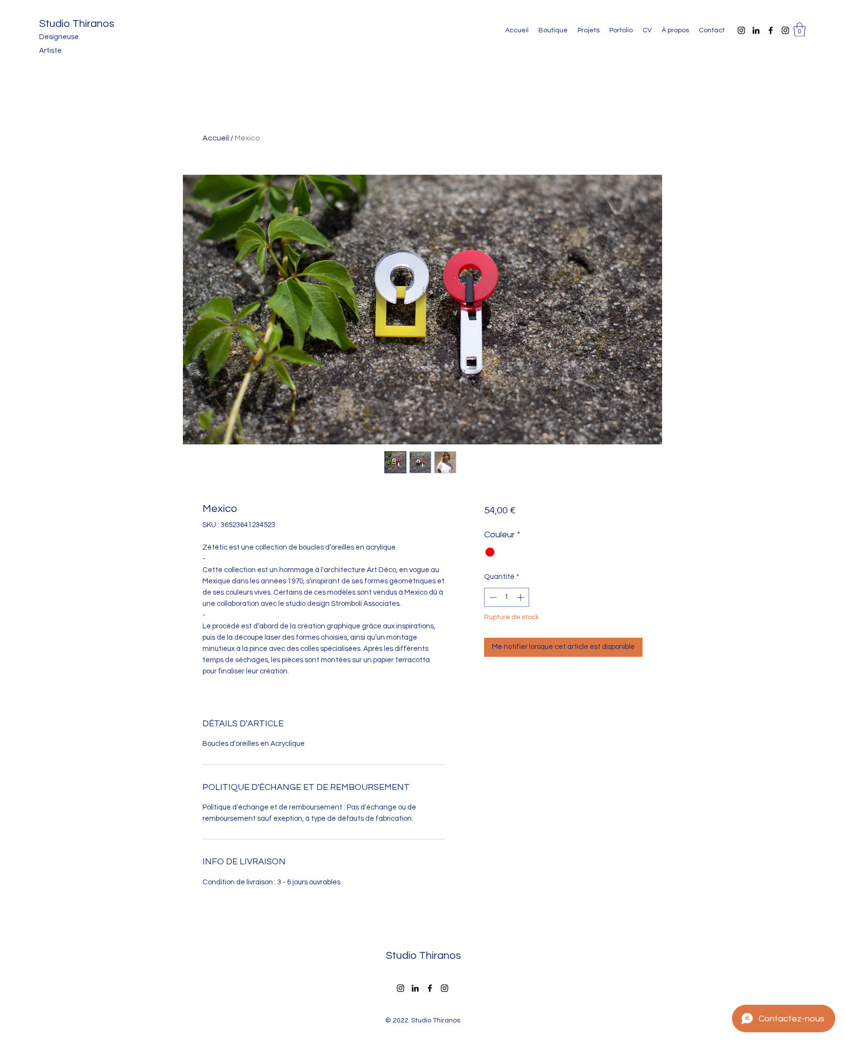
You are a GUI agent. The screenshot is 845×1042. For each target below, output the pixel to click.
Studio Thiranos (76, 23)
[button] (799, 30)
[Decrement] (492, 597)
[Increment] (521, 597)
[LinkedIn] (756, 30)
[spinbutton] (507, 597)
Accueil (215, 138)
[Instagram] (741, 30)
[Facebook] (771, 30)
